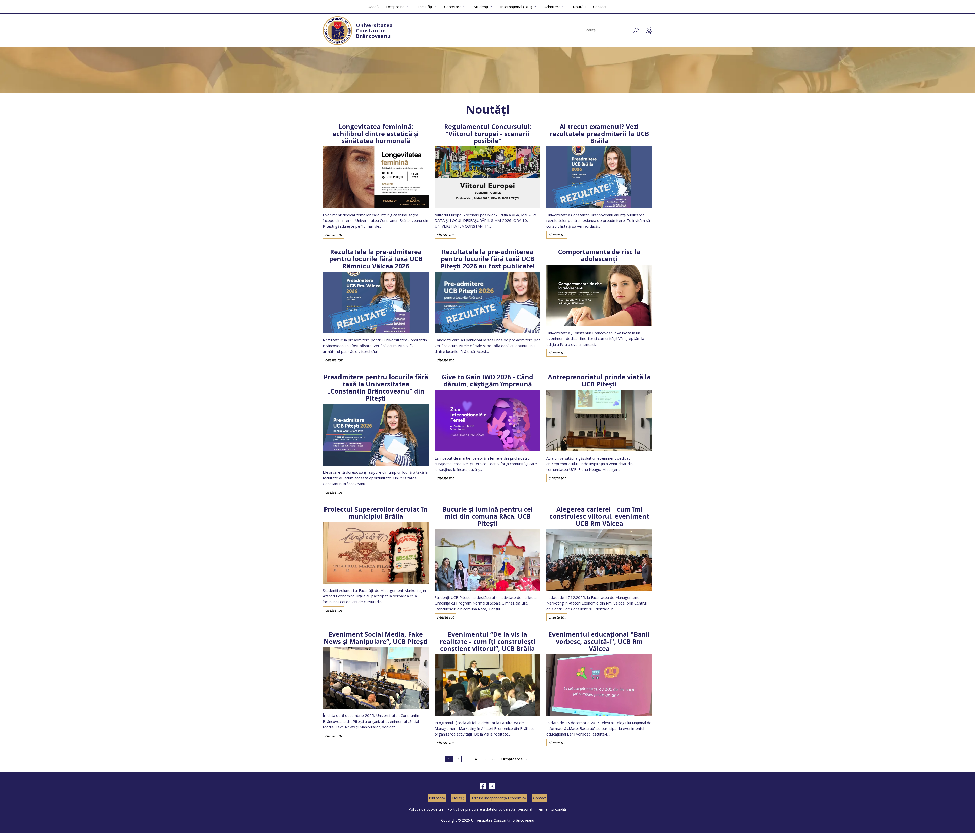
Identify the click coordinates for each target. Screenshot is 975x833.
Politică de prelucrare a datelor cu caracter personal (489, 809)
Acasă (373, 6)
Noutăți (579, 6)
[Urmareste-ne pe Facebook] (483, 786)
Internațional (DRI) (516, 6)
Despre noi (395, 6)
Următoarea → (514, 758)
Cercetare (453, 6)
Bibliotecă (437, 798)
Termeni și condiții (552, 809)
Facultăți (425, 6)
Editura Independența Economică (499, 798)
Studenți (481, 6)
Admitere (552, 6)
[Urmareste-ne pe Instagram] (492, 786)
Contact (600, 6)
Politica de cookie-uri (426, 809)
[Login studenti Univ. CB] (649, 30)
